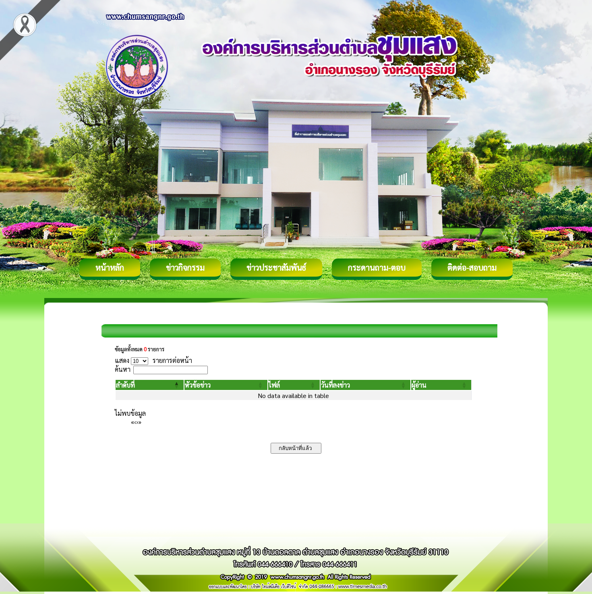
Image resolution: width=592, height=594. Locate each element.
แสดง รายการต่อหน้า (153, 360)
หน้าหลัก (109, 267)
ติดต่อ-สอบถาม (472, 267)
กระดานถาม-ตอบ (377, 267)
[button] (125, 385)
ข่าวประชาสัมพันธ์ (276, 267)
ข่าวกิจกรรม (185, 267)
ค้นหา (122, 369)
